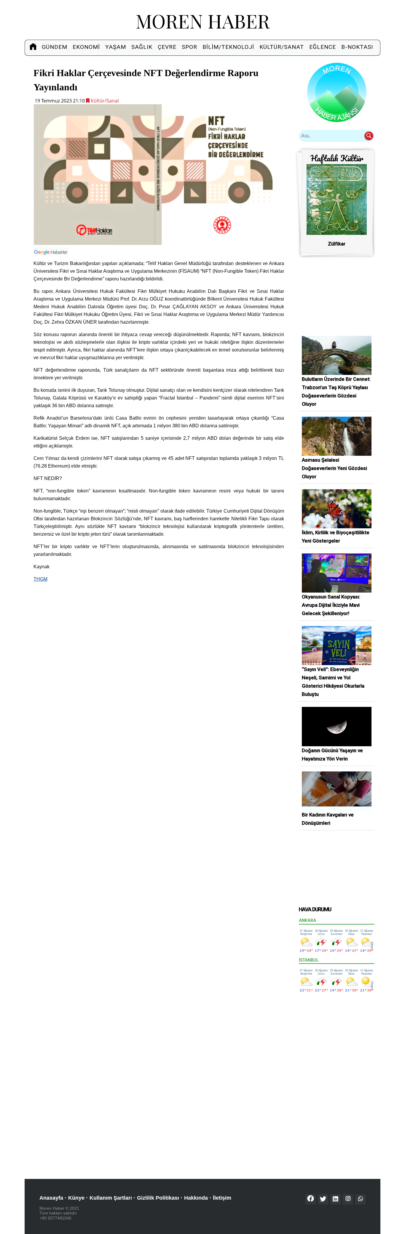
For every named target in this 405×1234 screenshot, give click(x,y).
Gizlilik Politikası (158, 1198)
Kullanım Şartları (111, 1198)
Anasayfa (51, 1198)
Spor (189, 47)
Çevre (167, 47)
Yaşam (115, 47)
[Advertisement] (159, 629)
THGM (40, 579)
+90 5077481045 (55, 1218)
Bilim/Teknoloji (228, 47)
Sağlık (141, 47)
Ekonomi (86, 47)
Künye (76, 1198)
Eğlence (322, 47)
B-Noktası (357, 47)
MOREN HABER (202, 20)
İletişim (222, 1198)
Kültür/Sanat (281, 47)
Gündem (54, 47)
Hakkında (196, 1198)
